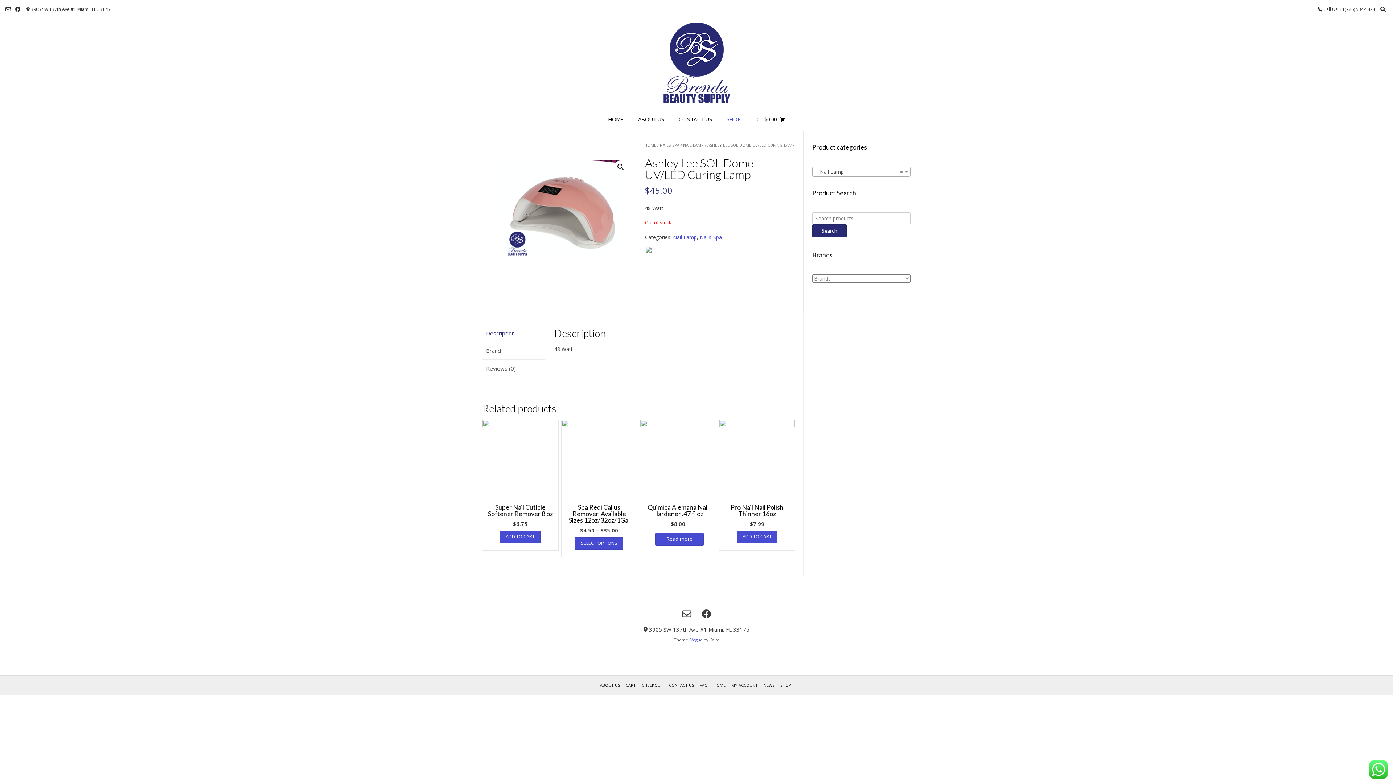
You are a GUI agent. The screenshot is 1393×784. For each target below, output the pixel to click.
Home (616, 119)
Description (500, 333)
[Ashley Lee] (672, 273)
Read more (679, 538)
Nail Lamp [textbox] (859, 171)
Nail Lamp (693, 145)
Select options (599, 543)
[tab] (513, 333)
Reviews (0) (501, 368)
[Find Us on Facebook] (18, 9)
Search (829, 231)
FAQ (704, 685)
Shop (734, 119)
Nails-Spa (669, 145)
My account (744, 685)
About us (651, 119)
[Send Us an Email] (8, 9)
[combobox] (861, 172)
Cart (631, 685)
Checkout (652, 685)
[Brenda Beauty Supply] (696, 62)
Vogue (696, 639)
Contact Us (695, 119)
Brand (493, 350)
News (769, 685)
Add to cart (520, 536)
